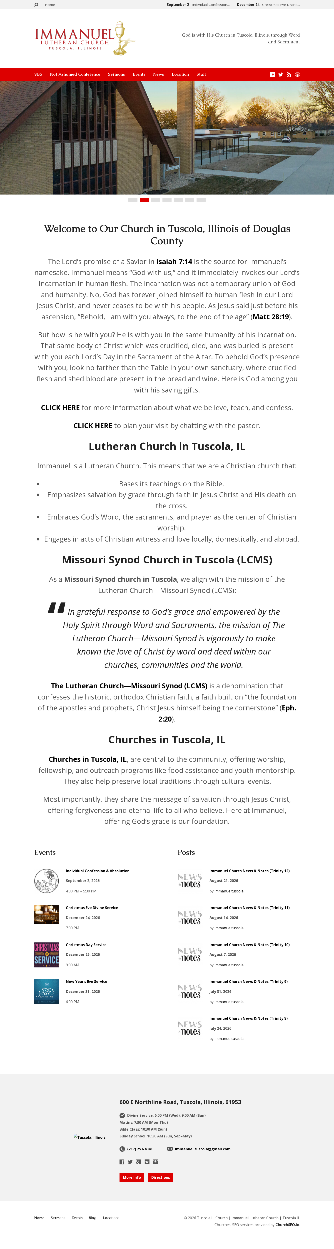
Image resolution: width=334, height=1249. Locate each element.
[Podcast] (297, 74)
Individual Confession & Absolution (98, 870)
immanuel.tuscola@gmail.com (203, 1149)
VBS (38, 74)
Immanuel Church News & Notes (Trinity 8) (248, 1018)
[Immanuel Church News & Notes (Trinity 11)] (190, 926)
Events (139, 74)
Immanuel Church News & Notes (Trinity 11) (249, 907)
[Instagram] (155, 1161)
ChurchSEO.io (287, 1224)
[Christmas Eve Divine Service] (46, 920)
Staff (201, 74)
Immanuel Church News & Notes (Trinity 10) (249, 944)
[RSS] (289, 74)
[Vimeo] (147, 1161)
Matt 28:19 (271, 316)
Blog (92, 1217)
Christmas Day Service (86, 944)
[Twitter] (280, 74)
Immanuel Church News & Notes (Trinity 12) (249, 870)
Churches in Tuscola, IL (88, 759)
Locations (111, 1217)
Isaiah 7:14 (174, 261)
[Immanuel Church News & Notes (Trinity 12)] (190, 889)
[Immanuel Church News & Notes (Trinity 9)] (190, 1000)
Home (50, 4)
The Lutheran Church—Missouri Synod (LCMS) (129, 685)
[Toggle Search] (36, 5)
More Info (132, 1177)
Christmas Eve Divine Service (92, 907)
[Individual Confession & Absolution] (46, 889)
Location (180, 74)
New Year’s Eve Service (86, 981)
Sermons (116, 74)
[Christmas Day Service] (46, 963)
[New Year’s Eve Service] (46, 1000)
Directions (160, 1177)
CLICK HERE (60, 407)
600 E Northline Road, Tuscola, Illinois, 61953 (180, 1102)
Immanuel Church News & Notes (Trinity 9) (248, 981)
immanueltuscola (229, 891)
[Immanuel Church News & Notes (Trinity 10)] (190, 963)
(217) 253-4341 (140, 1149)
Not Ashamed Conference (75, 74)
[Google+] (138, 1161)
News (158, 74)
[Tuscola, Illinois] (89, 1137)
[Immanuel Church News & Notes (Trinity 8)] (190, 1037)
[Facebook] (272, 74)
